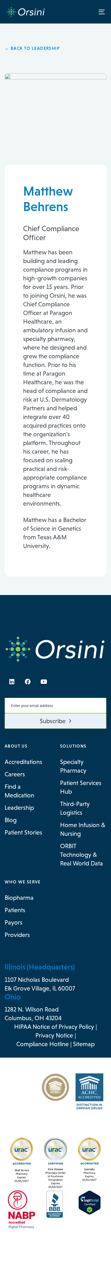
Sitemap (84, 1044)
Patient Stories (23, 832)
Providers (17, 934)
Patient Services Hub (80, 787)
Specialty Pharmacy (73, 766)
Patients (15, 910)
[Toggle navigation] (88, 12)
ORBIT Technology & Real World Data (81, 855)
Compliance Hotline (42, 1044)
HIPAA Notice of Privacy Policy (54, 1026)
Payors (14, 922)
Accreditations (23, 761)
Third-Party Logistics (75, 808)
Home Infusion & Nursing (82, 829)
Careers (15, 774)
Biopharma (19, 897)
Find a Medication (19, 791)
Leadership (19, 807)
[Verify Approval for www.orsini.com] (89, 1202)
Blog (11, 820)
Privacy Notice (54, 1035)
